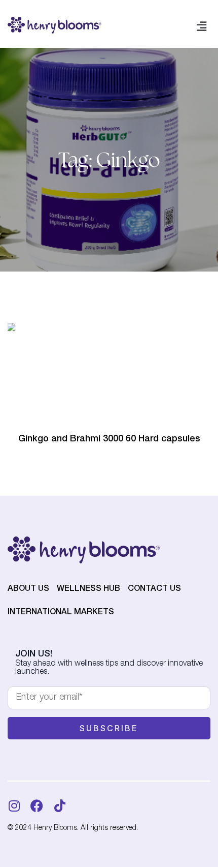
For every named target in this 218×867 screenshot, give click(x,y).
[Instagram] (14, 805)
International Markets (61, 613)
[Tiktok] (59, 805)
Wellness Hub (88, 589)
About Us (28, 589)
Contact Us (154, 589)
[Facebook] (36, 805)
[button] (201, 27)
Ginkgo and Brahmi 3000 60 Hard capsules (109, 439)
